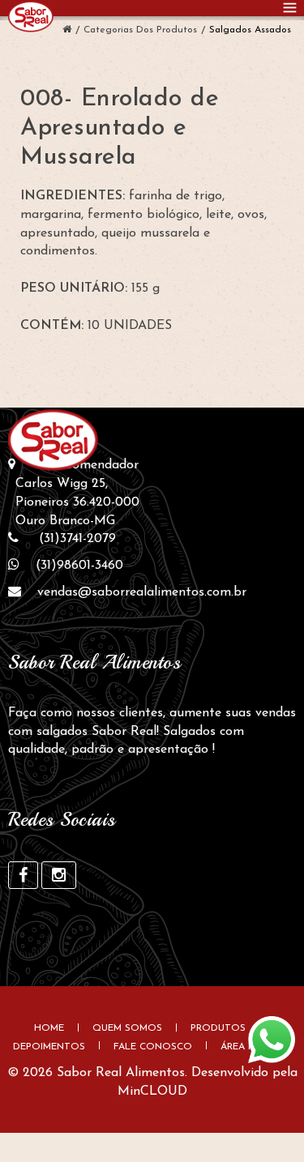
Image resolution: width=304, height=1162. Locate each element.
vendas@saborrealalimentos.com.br (141, 592)
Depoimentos (49, 1047)
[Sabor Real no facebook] (23, 875)
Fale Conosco (152, 1047)
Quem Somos (127, 1028)
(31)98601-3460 (79, 565)
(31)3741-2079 (77, 538)
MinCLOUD (152, 1091)
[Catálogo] (66, 30)
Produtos (218, 1028)
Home (49, 1028)
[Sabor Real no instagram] (58, 875)
